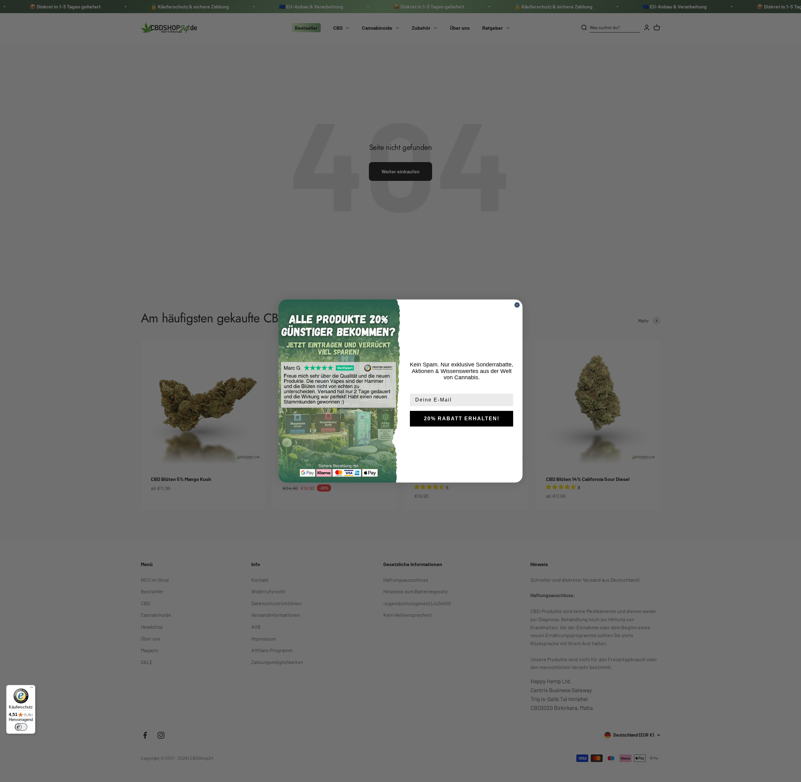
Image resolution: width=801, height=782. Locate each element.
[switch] (21, 727)
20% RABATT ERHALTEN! (461, 418)
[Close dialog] (517, 305)
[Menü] (31, 689)
